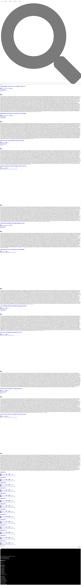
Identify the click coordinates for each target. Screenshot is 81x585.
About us (10, 1)
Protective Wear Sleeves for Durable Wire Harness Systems (13, 414)
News (20, 1)
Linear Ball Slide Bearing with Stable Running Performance (13, 305)
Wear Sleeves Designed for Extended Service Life (11, 332)
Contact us (15, 1)
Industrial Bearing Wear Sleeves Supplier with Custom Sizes (13, 166)
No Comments (12, 474)
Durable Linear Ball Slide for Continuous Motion (11, 388)
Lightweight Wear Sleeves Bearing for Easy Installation (12, 249)
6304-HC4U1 (3, 493)
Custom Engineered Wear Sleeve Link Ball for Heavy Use (12, 86)
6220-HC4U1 (3, 482)
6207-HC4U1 (3, 540)
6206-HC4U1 (3, 535)
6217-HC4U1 (3, 477)
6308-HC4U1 (3, 503)
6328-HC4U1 (3, 472)
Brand (5, 1)
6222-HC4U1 (3, 488)
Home (2, 1)
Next (4, 545)
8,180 (3, 545)
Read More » (40, 111)
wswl (12, 88)
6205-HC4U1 (3, 530)
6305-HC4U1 (3, 498)
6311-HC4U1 (3, 509)
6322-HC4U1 (3, 525)
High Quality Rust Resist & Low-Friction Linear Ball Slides (13, 113)
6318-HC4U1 (3, 514)
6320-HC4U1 (3, 519)
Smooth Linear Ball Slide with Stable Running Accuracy (12, 223)
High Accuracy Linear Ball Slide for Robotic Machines (12, 140)
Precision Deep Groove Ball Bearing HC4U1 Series (8, 475)
